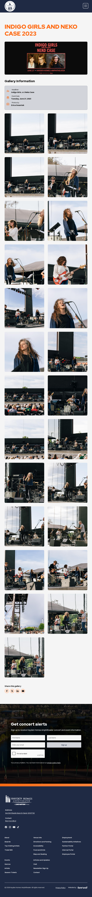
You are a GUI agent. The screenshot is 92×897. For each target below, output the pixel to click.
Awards (8, 842)
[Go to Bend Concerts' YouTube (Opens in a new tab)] (14, 827)
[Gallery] (24, 133)
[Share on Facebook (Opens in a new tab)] (7, 691)
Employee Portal (68, 854)
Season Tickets (11, 872)
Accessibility (38, 846)
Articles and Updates (41, 860)
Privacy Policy (60, 888)
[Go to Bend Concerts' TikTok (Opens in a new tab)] (18, 827)
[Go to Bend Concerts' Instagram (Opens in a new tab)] (10, 827)
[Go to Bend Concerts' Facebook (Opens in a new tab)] (6, 827)
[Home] (10, 6)
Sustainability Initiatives (71, 842)
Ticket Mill (9, 850)
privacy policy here (53, 763)
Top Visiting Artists (12, 846)
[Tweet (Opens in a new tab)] (12, 691)
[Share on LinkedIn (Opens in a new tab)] (17, 691)
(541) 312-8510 (10, 821)
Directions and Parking (42, 842)
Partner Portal (67, 846)
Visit (35, 864)
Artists (7, 868)
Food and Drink (39, 850)
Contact (36, 872)
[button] (85, 5)
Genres (7, 864)
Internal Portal (67, 850)
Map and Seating (40, 854)
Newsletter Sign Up (40, 868)
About (7, 838)
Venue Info (37, 838)
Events (7, 860)
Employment (67, 838)
